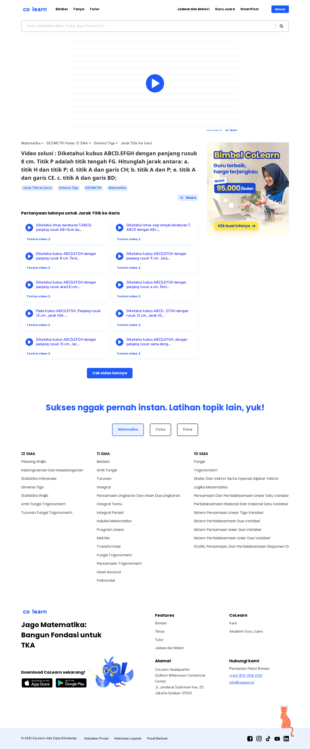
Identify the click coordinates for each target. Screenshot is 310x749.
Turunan (104, 478)
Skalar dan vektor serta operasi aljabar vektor (236, 478)
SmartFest (249, 9)
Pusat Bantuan (157, 739)
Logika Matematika (211, 487)
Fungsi (199, 461)
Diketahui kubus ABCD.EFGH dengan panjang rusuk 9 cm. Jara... (156, 256)
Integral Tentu (109, 504)
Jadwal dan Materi (193, 9)
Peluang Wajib (33, 461)
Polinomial (106, 580)
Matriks (103, 538)
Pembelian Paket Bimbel (249, 669)
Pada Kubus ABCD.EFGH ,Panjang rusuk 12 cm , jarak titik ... (68, 313)
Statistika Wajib (34, 495)
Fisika (160, 429)
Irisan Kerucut (109, 572)
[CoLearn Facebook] (250, 738)
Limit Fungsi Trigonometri (43, 504)
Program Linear (110, 529)
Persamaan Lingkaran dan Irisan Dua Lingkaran (138, 495)
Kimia (187, 429)
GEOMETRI (93, 188)
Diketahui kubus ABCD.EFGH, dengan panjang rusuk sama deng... (156, 342)
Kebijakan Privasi (96, 739)
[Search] (279, 26)
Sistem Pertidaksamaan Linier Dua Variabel (232, 538)
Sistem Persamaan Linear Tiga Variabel (228, 512)
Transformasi (109, 546)
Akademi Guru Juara (246, 631)
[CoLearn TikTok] (268, 738)
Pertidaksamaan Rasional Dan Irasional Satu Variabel (241, 504)
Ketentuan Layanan (128, 739)
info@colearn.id (241, 682)
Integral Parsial (110, 512)
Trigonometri (205, 470)
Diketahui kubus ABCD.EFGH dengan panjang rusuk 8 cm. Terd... (66, 256)
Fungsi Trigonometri (114, 555)
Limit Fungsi (107, 470)
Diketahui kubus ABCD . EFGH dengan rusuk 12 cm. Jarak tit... (157, 313)
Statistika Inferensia (38, 478)
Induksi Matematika (114, 521)
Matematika (30, 143)
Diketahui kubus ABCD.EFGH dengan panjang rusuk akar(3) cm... (66, 284)
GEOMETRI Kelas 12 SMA (67, 143)
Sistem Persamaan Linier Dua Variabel (227, 529)
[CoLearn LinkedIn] (286, 738)
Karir (233, 623)
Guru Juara (225, 9)
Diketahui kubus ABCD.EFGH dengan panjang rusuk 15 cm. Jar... (66, 342)
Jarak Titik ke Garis (136, 143)
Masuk (280, 9)
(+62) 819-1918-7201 (246, 676)
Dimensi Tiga (104, 143)
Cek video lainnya (109, 373)
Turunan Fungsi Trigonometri (46, 512)
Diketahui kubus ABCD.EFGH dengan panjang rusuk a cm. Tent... (156, 284)
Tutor (95, 9)
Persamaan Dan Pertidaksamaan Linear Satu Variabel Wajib (247, 495)
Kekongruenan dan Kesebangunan (52, 470)
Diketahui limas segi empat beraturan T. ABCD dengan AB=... (158, 227)
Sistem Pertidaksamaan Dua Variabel (227, 521)
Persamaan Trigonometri (119, 563)
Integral (104, 487)
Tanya (78, 9)
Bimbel (62, 9)
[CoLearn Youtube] (277, 738)
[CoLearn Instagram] (259, 738)
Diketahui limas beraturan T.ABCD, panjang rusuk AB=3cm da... (64, 227)
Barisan (103, 461)
